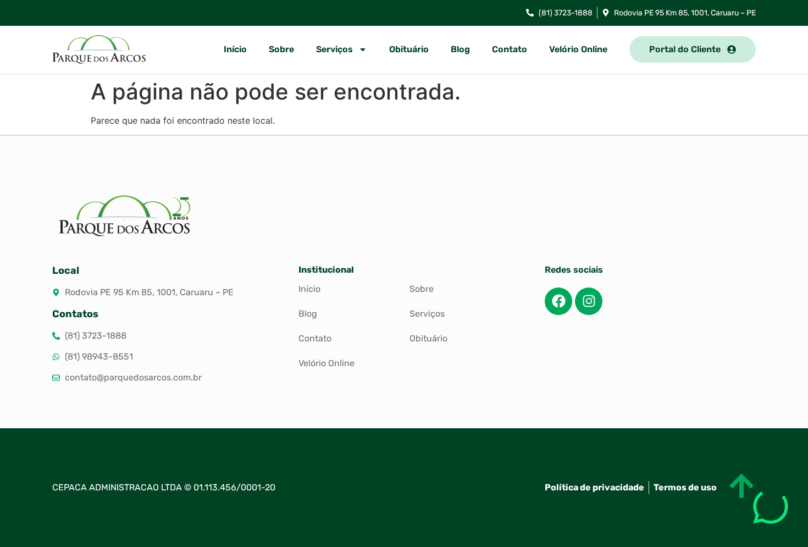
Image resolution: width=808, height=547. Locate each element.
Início (235, 49)
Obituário (409, 49)
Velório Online (578, 49)
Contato (509, 49)
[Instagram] (588, 301)
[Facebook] (558, 301)
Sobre (281, 49)
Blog (460, 49)
